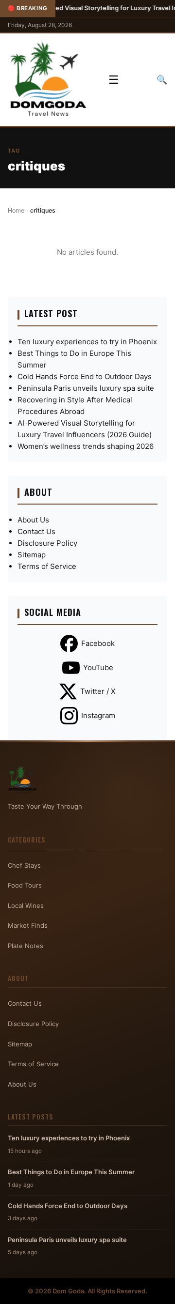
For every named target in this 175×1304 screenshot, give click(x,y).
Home (16, 210)
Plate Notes (25, 946)
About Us (33, 519)
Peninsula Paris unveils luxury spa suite (86, 388)
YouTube (98, 667)
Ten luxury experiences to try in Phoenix (87, 341)
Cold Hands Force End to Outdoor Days (85, 376)
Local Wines (26, 905)
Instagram (98, 715)
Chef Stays (24, 865)
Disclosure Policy (47, 543)
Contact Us (36, 531)
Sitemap (32, 554)
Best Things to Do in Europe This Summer (71, 1172)
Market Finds (28, 925)
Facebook (98, 643)
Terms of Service (47, 566)
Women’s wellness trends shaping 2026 (86, 446)
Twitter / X (98, 691)
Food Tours (25, 885)
